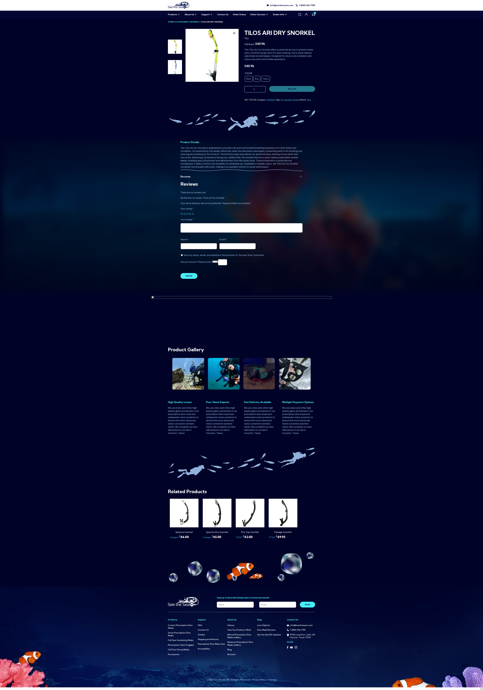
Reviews (231, 654)
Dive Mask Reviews (266, 630)
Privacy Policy (259, 679)
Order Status (239, 14)
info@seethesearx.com (281, 5)
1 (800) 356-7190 (307, 5)
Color (248, 73)
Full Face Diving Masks (178, 649)
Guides (201, 634)
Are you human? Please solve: (196, 262)
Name (184, 239)
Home (171, 22)
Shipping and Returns (208, 639)
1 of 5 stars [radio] (181, 214)
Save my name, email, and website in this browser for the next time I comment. (224, 255)
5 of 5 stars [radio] (193, 214)
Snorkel (296, 99)
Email (223, 239)
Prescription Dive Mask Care (211, 644)
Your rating (186, 208)
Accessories (181, 22)
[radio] (248, 79)
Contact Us (223, 14)
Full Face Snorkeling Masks (180, 640)
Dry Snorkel (286, 99)
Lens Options (263, 625)
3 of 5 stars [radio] (187, 214)
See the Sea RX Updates (269, 634)
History (230, 625)
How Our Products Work (239, 630)
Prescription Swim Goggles (181, 645)
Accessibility (204, 648)
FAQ (200, 625)
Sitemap (272, 679)
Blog (229, 649)
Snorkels (194, 22)
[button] (234, 33)
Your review (187, 219)
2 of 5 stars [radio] (184, 214)
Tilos (309, 99)
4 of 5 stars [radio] (190, 214)
